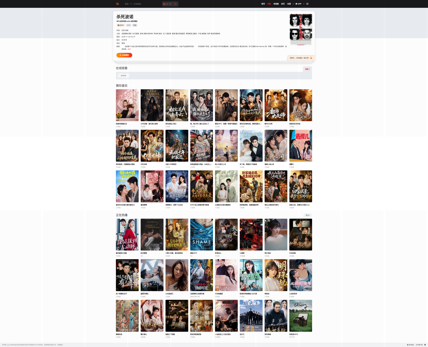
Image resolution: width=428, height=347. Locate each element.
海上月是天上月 (220, 164)
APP (299, 4)
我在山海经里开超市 (272, 205)
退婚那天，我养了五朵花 (174, 205)
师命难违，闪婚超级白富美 (125, 164)
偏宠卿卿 (144, 205)
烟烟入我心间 (269, 164)
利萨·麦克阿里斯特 (213, 33)
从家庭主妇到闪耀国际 (223, 205)
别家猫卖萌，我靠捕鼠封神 (249, 205)
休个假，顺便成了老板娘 (248, 164)
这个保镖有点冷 (121, 294)
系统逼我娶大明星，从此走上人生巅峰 (201, 164)
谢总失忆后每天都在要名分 (125, 205)
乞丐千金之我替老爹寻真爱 (199, 205)
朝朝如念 (119, 334)
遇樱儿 (291, 164)
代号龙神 (144, 164)
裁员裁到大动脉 (121, 253)
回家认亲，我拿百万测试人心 (299, 205)
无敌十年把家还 (171, 164)
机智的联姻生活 (121, 124)
